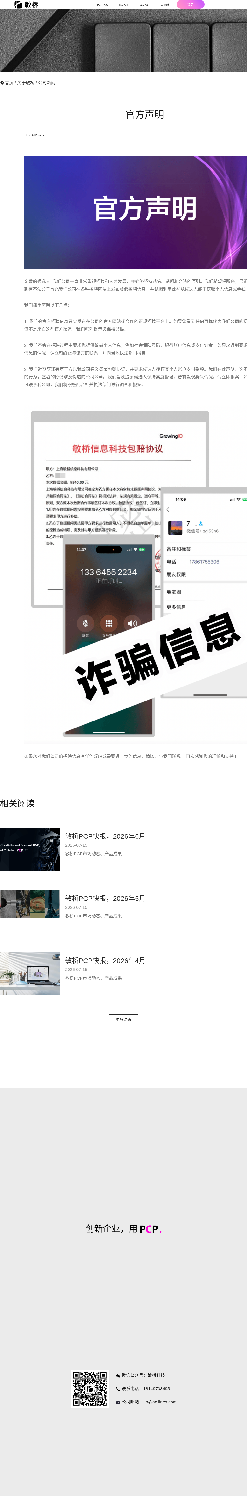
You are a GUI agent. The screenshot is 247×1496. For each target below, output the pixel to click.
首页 (10, 83)
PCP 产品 (102, 4)
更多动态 (123, 1020)
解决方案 (124, 4)
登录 (190, 4)
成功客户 (145, 4)
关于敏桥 (26, 83)
